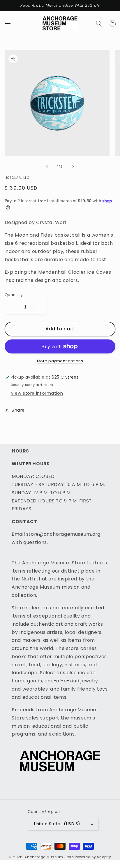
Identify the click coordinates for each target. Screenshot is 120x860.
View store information (37, 393)
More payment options (60, 360)
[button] (7, 23)
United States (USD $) (57, 824)
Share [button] (18, 410)
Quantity (14, 295)
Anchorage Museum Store (49, 857)
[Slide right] (73, 166)
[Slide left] (46, 166)
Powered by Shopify (93, 857)
